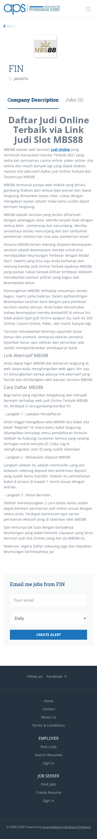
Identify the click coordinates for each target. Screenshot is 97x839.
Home (48, 701)
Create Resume (48, 792)
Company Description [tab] (33, 99)
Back (10, 26)
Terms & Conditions (48, 725)
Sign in (48, 763)
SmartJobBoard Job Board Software (66, 827)
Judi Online (60, 149)
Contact (48, 709)
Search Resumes (48, 755)
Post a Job (49, 746)
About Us (48, 717)
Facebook (54, 676)
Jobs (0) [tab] (74, 99)
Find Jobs (48, 784)
